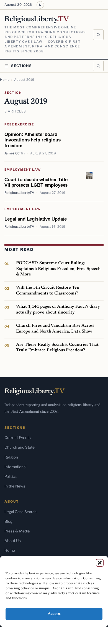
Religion (11, 457)
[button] (99, 563)
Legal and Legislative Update (35, 219)
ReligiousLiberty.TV (19, 193)
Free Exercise (19, 124)
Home (4, 80)
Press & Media (17, 531)
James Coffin (14, 153)
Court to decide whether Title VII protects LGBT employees (36, 182)
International (15, 467)
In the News (14, 486)
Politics (10, 476)
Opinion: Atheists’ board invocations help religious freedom (32, 140)
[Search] (98, 35)
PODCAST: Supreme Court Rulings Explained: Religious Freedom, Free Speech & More (58, 269)
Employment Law (22, 170)
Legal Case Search (20, 512)
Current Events (17, 437)
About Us (12, 540)
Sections (21, 66)
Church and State (19, 447)
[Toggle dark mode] (40, 5)
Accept (54, 614)
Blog (8, 521)
